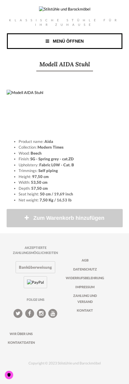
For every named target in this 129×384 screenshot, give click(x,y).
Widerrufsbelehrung (85, 278)
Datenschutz (85, 269)
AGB (85, 260)
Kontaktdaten (21, 342)
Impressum (84, 287)
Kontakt (85, 310)
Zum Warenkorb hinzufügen (68, 218)
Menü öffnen (66, 41)
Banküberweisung (35, 267)
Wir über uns (21, 334)
